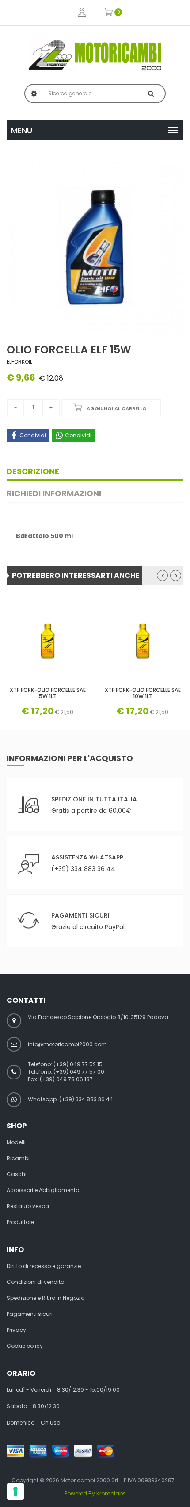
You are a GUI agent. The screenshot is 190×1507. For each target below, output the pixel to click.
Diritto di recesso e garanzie (44, 1266)
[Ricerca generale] (151, 93)
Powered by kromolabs (95, 1493)
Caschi (17, 1174)
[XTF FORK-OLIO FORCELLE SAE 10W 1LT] (142, 641)
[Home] (95, 55)
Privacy (16, 1330)
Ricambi (18, 1158)
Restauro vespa (28, 1206)
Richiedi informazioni (54, 493)
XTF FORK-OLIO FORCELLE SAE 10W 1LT (143, 693)
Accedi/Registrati (82, 12)
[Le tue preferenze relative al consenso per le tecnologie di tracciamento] (15, 1491)
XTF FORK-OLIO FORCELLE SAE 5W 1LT (48, 693)
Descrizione (33, 471)
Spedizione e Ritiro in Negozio (45, 1298)
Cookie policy (25, 1346)
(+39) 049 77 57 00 (78, 1071)
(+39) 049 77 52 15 (78, 1064)
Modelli (16, 1142)
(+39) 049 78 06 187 (66, 1079)
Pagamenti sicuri (30, 1314)
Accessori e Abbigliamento (43, 1190)
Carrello (108, 12)
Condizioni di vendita (36, 1282)
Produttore (20, 1222)
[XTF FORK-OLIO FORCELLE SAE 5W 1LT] (47, 641)
